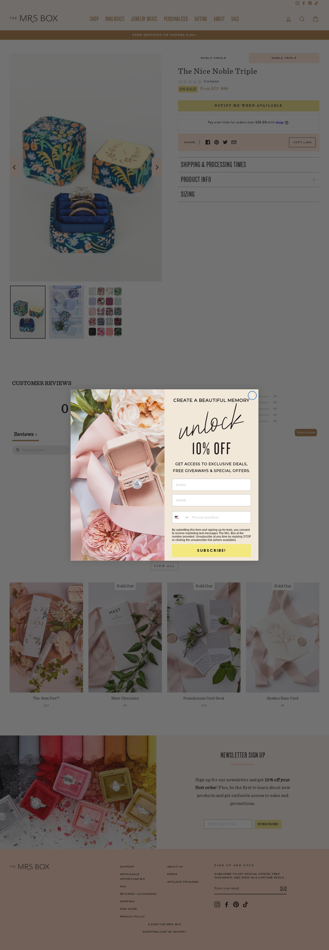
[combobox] (181, 517)
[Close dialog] (252, 395)
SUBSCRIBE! (211, 550)
